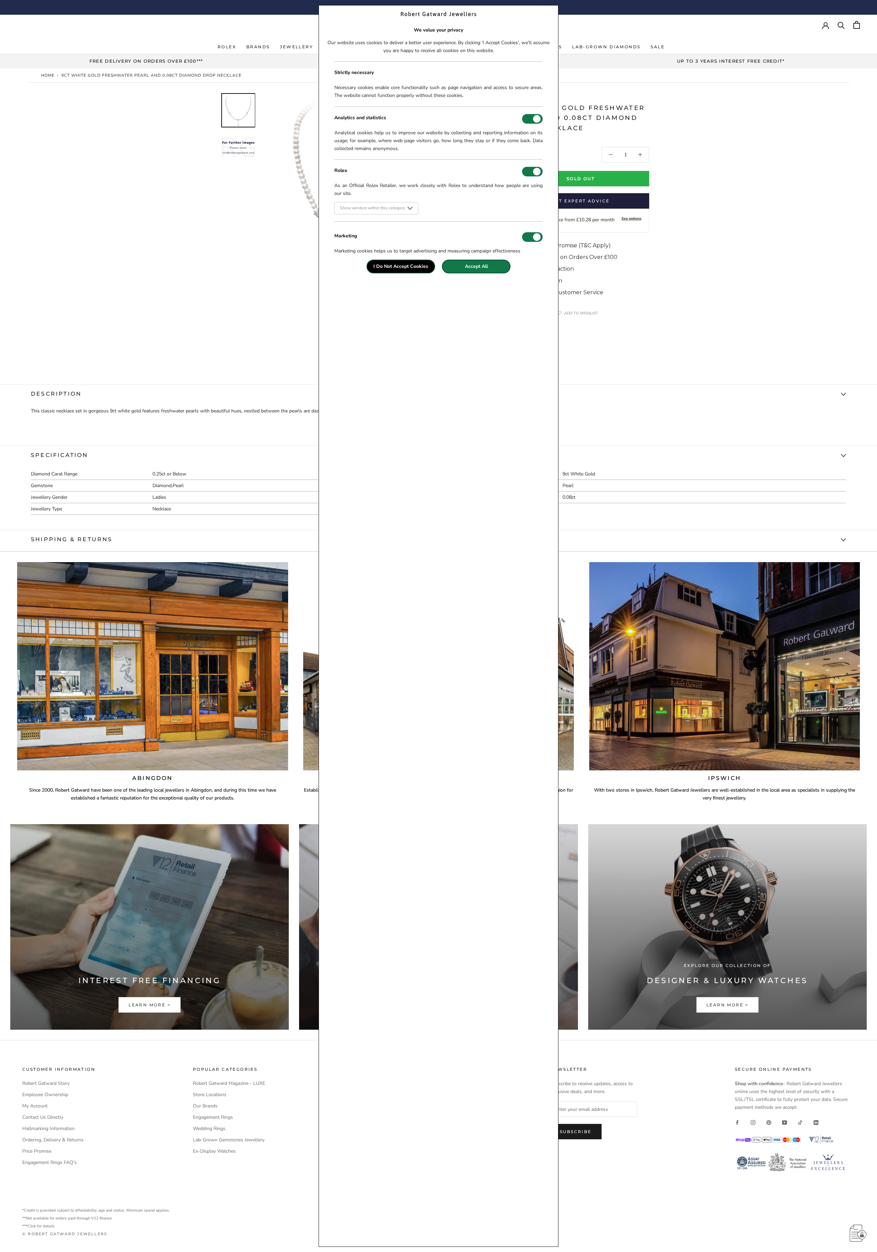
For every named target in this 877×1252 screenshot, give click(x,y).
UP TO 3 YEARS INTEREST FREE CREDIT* (731, 61)
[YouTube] (784, 1122)
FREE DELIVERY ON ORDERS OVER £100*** (146, 61)
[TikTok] (800, 1122)
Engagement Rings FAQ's (49, 1162)
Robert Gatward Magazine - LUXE (229, 1083)
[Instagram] (753, 1122)
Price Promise (36, 1151)
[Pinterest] (768, 1122)
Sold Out (581, 178)
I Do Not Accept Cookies (400, 266)
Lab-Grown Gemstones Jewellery (228, 1140)
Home (47, 75)
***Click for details (38, 1226)
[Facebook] (737, 1122)
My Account (35, 1106)
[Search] (841, 24)
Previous (215, 200)
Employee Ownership (45, 1094)
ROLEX (227, 46)
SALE (658, 46)
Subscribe (576, 1131)
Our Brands (205, 1106)
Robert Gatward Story (46, 1083)
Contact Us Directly (42, 1117)
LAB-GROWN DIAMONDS (606, 46)
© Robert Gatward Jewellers (64, 1233)
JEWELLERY (296, 46)
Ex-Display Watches (214, 1151)
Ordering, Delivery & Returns (53, 1140)
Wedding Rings (209, 1128)
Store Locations (209, 1094)
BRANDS (258, 46)
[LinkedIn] (816, 1122)
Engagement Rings (213, 1117)
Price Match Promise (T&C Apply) (566, 245)
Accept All (476, 266)
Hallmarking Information (48, 1128)
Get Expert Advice (581, 200)
